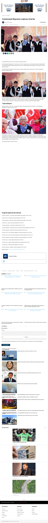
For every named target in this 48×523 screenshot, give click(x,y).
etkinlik (18, 270)
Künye (33, 510)
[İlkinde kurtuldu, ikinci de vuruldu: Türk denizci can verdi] (9, 360)
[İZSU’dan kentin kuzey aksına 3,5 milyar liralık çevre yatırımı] (35, 315)
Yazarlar (33, 512)
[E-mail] (4, 261)
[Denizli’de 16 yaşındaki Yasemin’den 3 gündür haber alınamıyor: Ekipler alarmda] (9, 371)
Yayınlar (18, 515)
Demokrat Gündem (8, 22)
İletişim (33, 509)
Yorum (3, 330)
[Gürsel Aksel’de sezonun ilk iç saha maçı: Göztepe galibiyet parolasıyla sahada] (9, 410)
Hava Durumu (19, 509)
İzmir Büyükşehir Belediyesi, (29, 270)
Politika (3, 512)
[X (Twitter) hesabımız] (16, 502)
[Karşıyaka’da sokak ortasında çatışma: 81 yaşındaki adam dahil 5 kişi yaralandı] (9, 408)
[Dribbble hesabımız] (24, 502)
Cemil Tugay (4, 270)
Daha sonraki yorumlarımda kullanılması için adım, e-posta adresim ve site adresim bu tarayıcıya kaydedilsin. (22, 341)
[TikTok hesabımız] (21, 502)
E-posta (26, 337)
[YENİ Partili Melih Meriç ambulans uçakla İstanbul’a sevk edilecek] (9, 394)
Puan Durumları (20, 514)
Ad (2, 337)
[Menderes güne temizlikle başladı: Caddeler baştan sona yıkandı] (13, 281)
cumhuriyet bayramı (11, 270)
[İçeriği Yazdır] (13, 53)
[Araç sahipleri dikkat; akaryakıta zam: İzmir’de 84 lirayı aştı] (9, 413)
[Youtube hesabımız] (20, 502)
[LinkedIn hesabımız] (26, 502)
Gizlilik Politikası (35, 514)
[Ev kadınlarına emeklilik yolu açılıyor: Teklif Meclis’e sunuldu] (9, 397)
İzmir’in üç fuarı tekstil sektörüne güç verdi (16, 249)
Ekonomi (3, 514)
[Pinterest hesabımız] (23, 502)
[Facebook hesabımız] (15, 502)
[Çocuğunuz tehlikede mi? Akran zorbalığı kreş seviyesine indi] (13, 298)
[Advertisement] (24, 58)
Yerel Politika (4, 515)
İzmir (22, 270)
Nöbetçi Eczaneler (20, 512)
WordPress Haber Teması (14, 521)
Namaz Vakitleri (20, 510)
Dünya (3, 517)
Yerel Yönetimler (43, 24)
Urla (36, 270)
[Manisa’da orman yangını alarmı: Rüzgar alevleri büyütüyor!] (9, 392)
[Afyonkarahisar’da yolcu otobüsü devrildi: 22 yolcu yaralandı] (9, 424)
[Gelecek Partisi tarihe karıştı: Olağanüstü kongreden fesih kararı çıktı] (9, 381)
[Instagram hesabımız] (18, 502)
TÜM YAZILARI (43, 22)
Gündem (3, 509)
